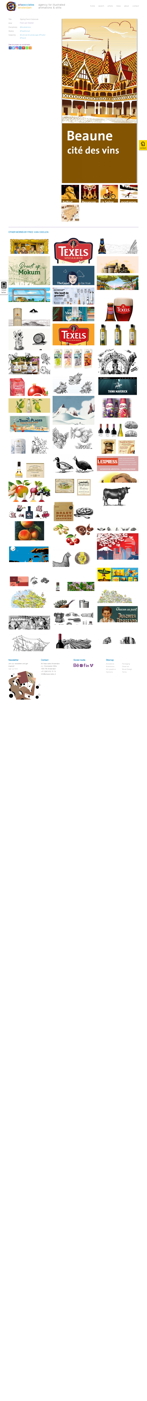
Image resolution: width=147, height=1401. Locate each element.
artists (110, 6)
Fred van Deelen (27, 23)
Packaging (126, 664)
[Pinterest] (23, 47)
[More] (30, 47)
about (126, 6)
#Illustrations (25, 27)
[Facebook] (10, 47)
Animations (110, 664)
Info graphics (111, 669)
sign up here (13, 669)
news (118, 6)
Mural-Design (127, 669)
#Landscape (33, 35)
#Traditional (25, 31)
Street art (125, 666)
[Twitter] (13, 47)
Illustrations (110, 666)
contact (136, 6)
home (92, 6)
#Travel (23, 38)
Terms (124, 672)
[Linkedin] (20, 47)
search (101, 6)
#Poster (42, 35)
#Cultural (24, 35)
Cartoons (109, 672)
